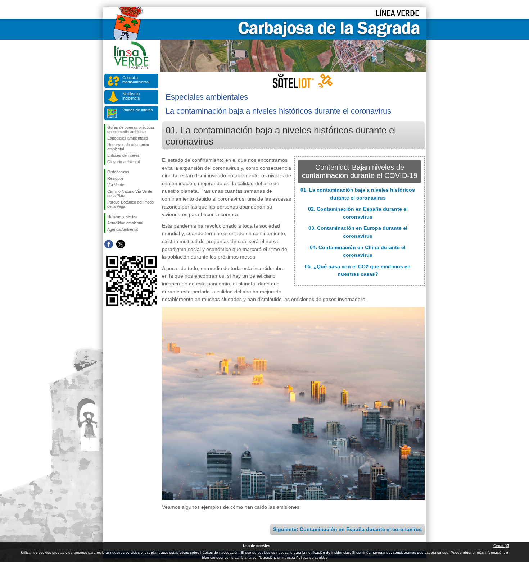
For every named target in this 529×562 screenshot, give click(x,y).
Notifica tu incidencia (131, 96)
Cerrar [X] (501, 546)
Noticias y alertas (122, 216)
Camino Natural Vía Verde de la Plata (129, 193)
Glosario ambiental (123, 162)
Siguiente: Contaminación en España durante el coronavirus (347, 529)
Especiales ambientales (127, 138)
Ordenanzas (118, 172)
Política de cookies (311, 557)
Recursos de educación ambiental (128, 146)
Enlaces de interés (123, 155)
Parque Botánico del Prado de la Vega (130, 204)
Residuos (115, 178)
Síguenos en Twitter (120, 244)
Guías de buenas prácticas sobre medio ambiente (131, 129)
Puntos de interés (137, 110)
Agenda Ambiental (122, 229)
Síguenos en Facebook (108, 244)
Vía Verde (115, 185)
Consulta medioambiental (135, 80)
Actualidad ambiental (125, 223)
